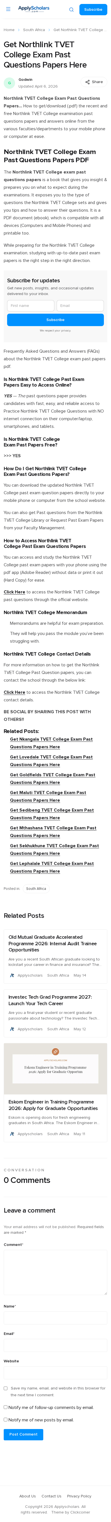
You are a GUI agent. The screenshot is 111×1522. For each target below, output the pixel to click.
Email (9, 1334)
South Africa (34, 30)
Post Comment (23, 1434)
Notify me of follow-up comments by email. (51, 1407)
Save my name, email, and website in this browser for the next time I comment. (58, 1391)
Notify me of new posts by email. (41, 1420)
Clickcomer (80, 1512)
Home (9, 30)
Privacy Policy (79, 1496)
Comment (13, 1245)
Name (10, 1306)
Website (11, 1361)
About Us (27, 1496)
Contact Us (51, 1496)
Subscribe (93, 10)
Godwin (25, 80)
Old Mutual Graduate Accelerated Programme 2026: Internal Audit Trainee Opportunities (53, 944)
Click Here (14, 592)
